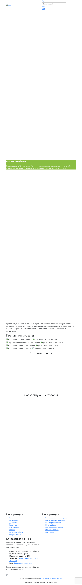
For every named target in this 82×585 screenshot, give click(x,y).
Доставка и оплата (34, 330)
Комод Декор (14, 465)
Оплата (12, 530)
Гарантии (13, 525)
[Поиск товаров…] (43, 1)
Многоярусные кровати (42, 40)
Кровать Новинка (17, 491)
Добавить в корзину (15, 319)
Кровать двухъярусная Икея (24, 381)
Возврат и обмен (16, 532)
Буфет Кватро (14, 454)
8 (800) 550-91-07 (24, 558)
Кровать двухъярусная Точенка (26, 389)
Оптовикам (49, 532)
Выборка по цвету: (49, 231)
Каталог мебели (42, 30)
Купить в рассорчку (15, 327)
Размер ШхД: (11, 220)
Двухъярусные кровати (43, 44)
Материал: (46, 220)
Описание (10, 330)
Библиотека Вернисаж (20, 474)
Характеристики (20, 330)
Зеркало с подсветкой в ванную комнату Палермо (38, 422)
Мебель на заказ (51, 530)
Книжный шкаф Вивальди (22, 414)
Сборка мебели (15, 534)
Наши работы (50, 525)
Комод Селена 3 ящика (20, 500)
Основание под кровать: (16, 242)
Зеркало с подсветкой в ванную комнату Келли (36, 509)
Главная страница (43, 25)
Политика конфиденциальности (53, 578)
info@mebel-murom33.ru (24, 563)
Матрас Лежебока (17, 431)
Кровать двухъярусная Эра (23, 398)
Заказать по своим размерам (19, 323)
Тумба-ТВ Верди (16, 482)
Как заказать (14, 527)
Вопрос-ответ (46, 330)
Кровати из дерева (42, 35)
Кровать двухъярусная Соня (24, 369)
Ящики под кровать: (14, 231)
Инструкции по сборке (54, 527)
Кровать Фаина (16, 442)
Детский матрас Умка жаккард (25, 518)
